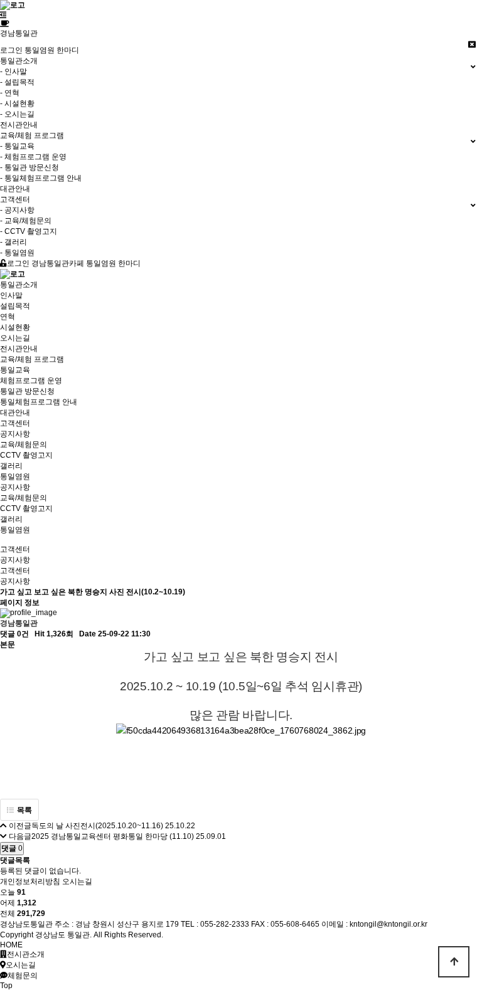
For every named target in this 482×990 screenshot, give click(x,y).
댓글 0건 (14, 633)
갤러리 (11, 465)
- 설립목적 (17, 82)
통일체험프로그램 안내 (38, 402)
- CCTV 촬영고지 (28, 231)
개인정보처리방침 (30, 881)
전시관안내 (19, 124)
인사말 (11, 295)
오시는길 (15, 338)
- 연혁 (9, 92)
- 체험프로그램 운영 (33, 156)
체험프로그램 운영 (31, 380)
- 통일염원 (17, 252)
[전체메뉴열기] (3, 15)
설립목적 (15, 306)
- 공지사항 (17, 210)
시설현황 (15, 327)
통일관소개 (19, 284)
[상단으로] (453, 961)
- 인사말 (13, 71)
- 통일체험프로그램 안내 (41, 178)
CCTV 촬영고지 (26, 455)
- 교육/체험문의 (25, 220)
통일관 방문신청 (27, 391)
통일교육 (15, 370)
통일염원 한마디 (51, 50)
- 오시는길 (17, 114)
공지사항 (15, 433)
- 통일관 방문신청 (29, 167)
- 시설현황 (17, 103)
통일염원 (15, 476)
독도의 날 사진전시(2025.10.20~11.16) (97, 825)
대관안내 (15, 188)
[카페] (4, 23)
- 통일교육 (17, 146)
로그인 (11, 50)
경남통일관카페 (57, 263)
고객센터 (15, 423)
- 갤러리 (13, 242)
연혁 (7, 316)
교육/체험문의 (23, 444)
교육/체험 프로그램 (32, 359)
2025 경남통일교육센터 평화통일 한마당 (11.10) (112, 836)
